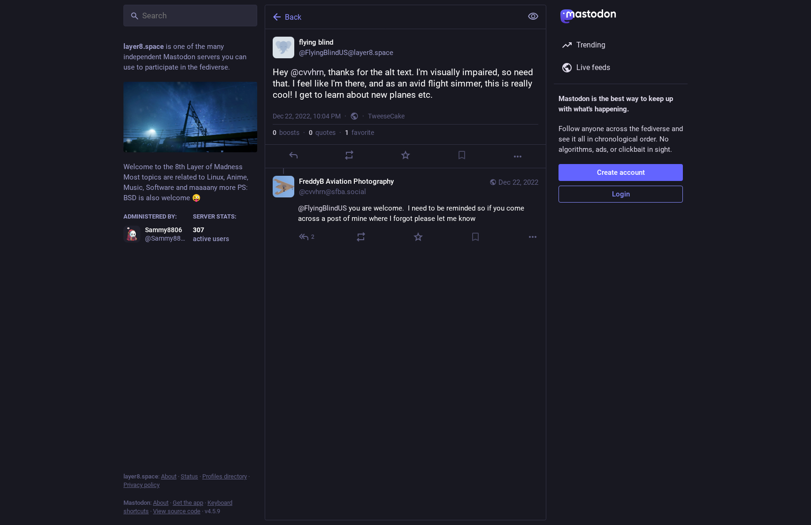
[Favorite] (405, 155)
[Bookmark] (461, 155)
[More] (517, 156)
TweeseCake (386, 116)
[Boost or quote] (349, 155)
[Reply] (293, 155)
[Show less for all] (533, 16)
